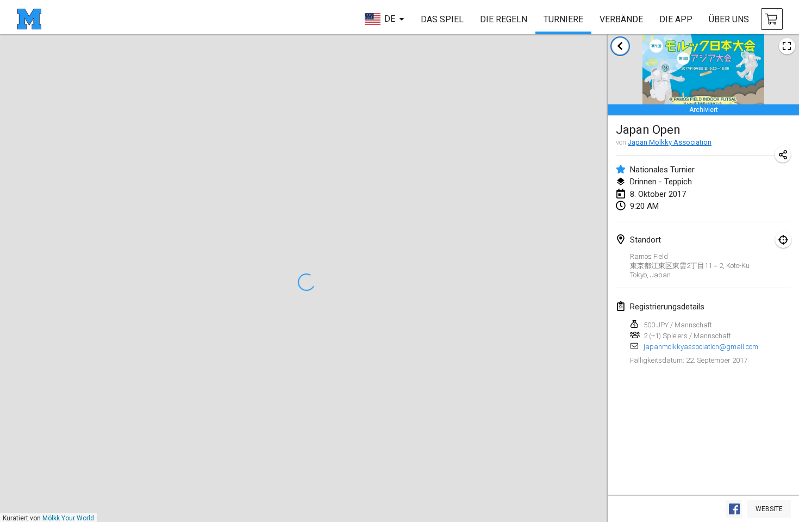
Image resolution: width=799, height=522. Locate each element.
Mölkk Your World (68, 518)
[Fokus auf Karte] (783, 240)
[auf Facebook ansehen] (734, 509)
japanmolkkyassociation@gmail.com (701, 347)
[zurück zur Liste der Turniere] (620, 46)
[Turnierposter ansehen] (787, 46)
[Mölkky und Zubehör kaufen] (772, 19)
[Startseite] (29, 19)
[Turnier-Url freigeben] (783, 154)
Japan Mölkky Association (669, 142)
